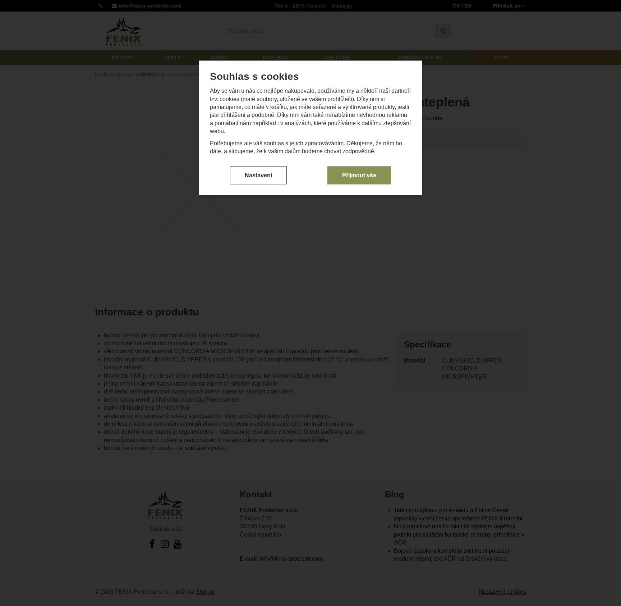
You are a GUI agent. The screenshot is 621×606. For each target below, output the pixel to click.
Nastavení (258, 175)
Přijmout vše (359, 175)
